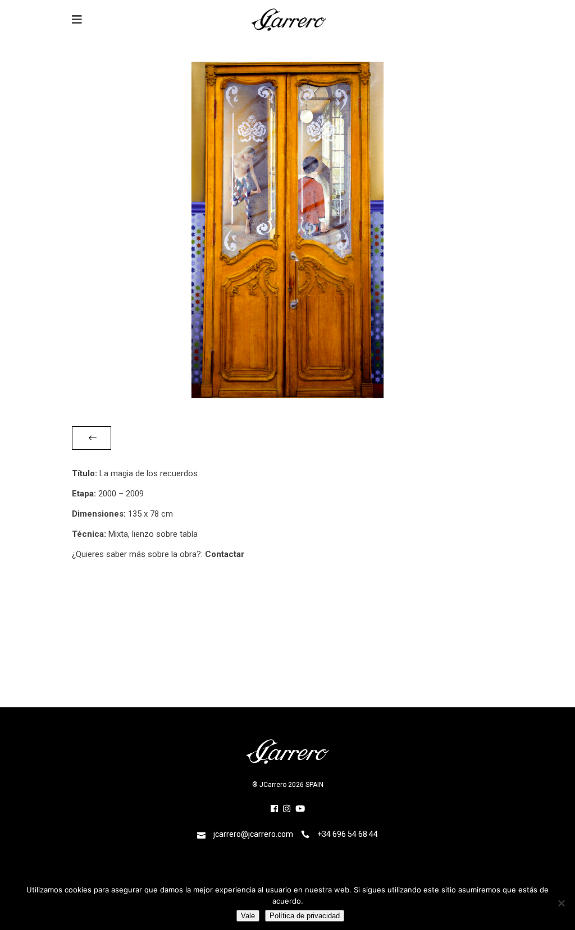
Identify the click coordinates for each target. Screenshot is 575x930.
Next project (479, 647)
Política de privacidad (305, 915)
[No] (561, 903)
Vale (248, 915)
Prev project (96, 647)
